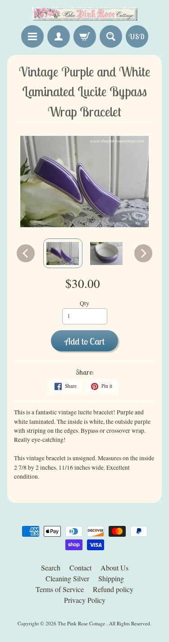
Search (50, 567)
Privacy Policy (84, 600)
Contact (80, 567)
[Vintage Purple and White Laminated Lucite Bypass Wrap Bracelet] (62, 253)
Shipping (111, 578)
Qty (84, 303)
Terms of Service (60, 589)
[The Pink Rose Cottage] (84, 14)
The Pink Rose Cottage (82, 623)
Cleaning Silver (67, 578)
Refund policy (113, 589)
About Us (114, 567)
